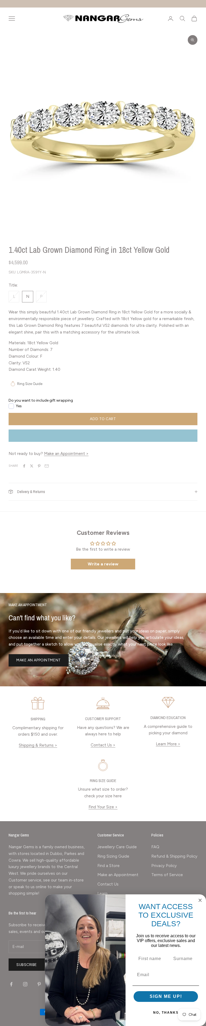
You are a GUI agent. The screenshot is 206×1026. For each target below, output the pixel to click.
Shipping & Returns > (38, 745)
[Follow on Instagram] (25, 984)
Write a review (103, 563)
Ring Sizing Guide (113, 856)
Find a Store (108, 865)
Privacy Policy (164, 865)
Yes (19, 406)
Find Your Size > (103, 807)
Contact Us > (103, 745)
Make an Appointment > (66, 453)
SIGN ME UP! (166, 996)
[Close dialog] (200, 900)
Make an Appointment (38, 660)
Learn (102, 893)
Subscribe (26, 964)
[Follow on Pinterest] (39, 984)
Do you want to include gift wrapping (41, 400)
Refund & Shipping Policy (174, 856)
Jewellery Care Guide (117, 846)
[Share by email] (47, 466)
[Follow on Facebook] (11, 984)
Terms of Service (167, 874)
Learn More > (168, 744)
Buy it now (103, 435)
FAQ (155, 846)
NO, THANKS (166, 1012)
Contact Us (108, 884)
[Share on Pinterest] (39, 466)
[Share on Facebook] (24, 466)
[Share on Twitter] (32, 466)
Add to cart (103, 419)
